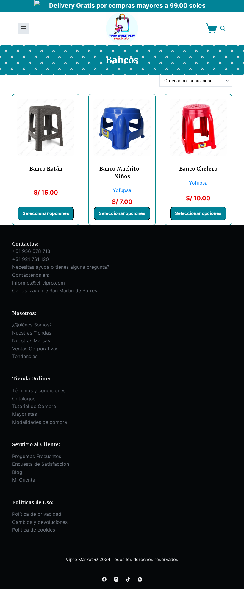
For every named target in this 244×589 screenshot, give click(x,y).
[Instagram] (116, 579)
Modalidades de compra (39, 422)
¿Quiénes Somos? (32, 325)
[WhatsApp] (140, 579)
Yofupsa (122, 190)
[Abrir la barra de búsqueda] (223, 28)
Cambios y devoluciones (40, 522)
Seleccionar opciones (46, 213)
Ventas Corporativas (35, 348)
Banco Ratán (45, 168)
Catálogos (23, 398)
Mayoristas (24, 414)
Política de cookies (33, 530)
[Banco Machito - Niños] (122, 127)
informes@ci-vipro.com (38, 283)
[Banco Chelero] (198, 127)
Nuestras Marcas (31, 340)
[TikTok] (128, 579)
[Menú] (23, 28)
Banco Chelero (198, 168)
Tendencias (24, 356)
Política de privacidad (36, 514)
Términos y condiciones (38, 390)
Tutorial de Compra (34, 406)
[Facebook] (104, 579)
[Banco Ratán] (45, 127)
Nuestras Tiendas (31, 333)
